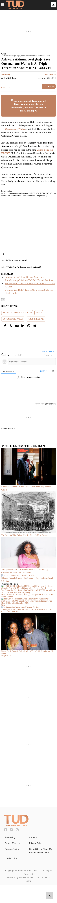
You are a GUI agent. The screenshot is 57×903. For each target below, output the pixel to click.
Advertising (10, 837)
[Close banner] (53, 96)
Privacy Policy (36, 843)
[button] (28, 53)
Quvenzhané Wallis (13, 319)
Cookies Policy (12, 849)
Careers (33, 837)
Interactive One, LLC (32, 871)
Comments (5, 87)
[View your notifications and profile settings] (53, 4)
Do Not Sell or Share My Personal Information (40, 851)
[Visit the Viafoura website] (50, 404)
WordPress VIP (26, 877)
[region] (28, 378)
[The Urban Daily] (16, 825)
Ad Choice (12, 858)
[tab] (8, 371)
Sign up (51, 351)
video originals (36, 319)
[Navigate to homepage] (15, 5)
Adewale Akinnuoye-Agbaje (17, 313)
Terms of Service (12, 843)
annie (39, 313)
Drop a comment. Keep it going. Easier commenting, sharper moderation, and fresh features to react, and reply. (29, 106)
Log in (44, 351)
